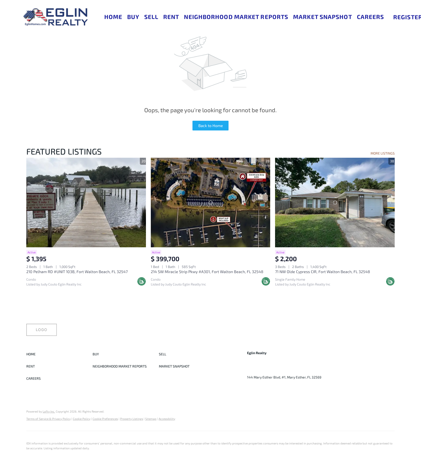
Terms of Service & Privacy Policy (48, 418)
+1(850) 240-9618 (261, 370)
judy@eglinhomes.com (298, 370)
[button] (55, 17)
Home (113, 16)
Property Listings (131, 418)
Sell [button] (151, 16)
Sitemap (150, 418)
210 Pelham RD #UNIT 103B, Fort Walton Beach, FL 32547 (77, 271)
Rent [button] (171, 16)
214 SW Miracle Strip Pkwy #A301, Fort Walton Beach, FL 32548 (207, 271)
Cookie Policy (81, 418)
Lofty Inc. (49, 411)
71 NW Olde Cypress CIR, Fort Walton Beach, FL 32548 (322, 271)
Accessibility (167, 418)
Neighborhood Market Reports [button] (236, 16)
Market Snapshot (322, 16)
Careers (370, 16)
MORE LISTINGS (383, 153)
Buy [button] (133, 16)
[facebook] (250, 388)
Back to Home (210, 125)
